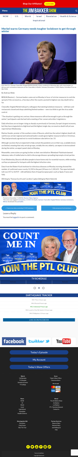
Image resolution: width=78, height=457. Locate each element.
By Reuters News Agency (30, 198)
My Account (39, 359)
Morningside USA (22, 421)
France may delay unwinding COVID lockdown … (20, 208)
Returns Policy (56, 423)
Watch (23, 376)
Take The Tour (22, 427)
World (28, 16)
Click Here (50, 4)
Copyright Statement (39, 455)
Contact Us (56, 409)
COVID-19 (29, 200)
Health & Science (68, 16)
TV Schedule (22, 380)
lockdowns (70, 200)
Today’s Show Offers (56, 378)
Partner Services (56, 421)
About (56, 398)
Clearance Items (55, 380)
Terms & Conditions (39, 453)
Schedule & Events (23, 382)
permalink (20, 201)
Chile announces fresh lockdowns (62, 208)
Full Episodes (22, 378)
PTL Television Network (56, 407)
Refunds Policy (56, 425)
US (22, 403)
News (22, 398)
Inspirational (39, 20)
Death (35, 200)
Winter (5, 201)
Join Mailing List (56, 427)
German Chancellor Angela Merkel (49, 200)
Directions (22, 423)
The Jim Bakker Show (56, 401)
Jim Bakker (39, 10)
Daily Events (22, 425)
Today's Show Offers (39, 367)
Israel (39, 16)
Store (55, 376)
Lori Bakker (56, 405)
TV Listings (23, 384)
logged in (16, 217)
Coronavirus (21, 200)
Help (56, 430)
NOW (5, 16)
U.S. (17, 16)
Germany (63, 200)
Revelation (51, 16)
